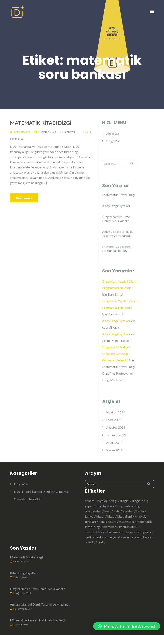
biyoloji (102, 501)
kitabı (100, 516)
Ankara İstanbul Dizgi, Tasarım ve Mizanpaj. (117, 233)
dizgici (124, 501)
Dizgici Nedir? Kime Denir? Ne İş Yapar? (116, 218)
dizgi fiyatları (105, 506)
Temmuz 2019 (116, 435)
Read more (24, 198)
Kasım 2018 (114, 450)
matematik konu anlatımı (120, 527)
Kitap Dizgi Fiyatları (116, 206)
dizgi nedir (124, 506)
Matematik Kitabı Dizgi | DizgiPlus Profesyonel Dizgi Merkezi (119, 373)
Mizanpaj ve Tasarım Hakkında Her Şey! (116, 248)
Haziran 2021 (115, 412)
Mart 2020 (113, 420)
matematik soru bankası (101, 532)
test (90, 542)
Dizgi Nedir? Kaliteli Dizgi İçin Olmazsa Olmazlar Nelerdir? (116, 353)
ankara (89, 501)
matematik (126, 521)
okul (98, 537)
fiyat (107, 511)
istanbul (127, 511)
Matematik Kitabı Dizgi (40, 123)
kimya (89, 516)
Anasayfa (112, 133)
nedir (88, 537)
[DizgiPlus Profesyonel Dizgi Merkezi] (17, 11)
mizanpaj (127, 532)
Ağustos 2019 (115, 427)
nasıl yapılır (143, 532)
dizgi (113, 501)
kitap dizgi (124, 516)
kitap (110, 516)
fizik (116, 511)
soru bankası (131, 537)
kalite (140, 511)
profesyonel (112, 537)
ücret (99, 542)
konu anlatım (107, 521)
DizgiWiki (69, 131)
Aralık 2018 (114, 442)
